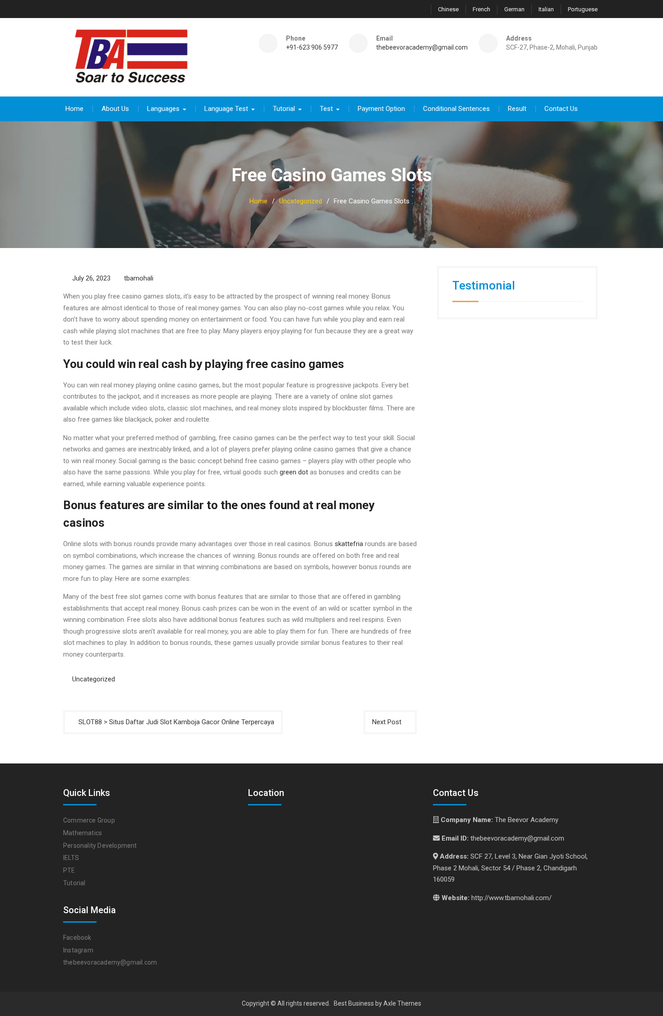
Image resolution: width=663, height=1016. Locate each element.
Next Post (386, 722)
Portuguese (583, 9)
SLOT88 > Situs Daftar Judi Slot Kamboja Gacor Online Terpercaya (176, 722)
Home (74, 109)
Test (326, 109)
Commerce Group (89, 820)
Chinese (448, 9)
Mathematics (82, 833)
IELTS (71, 857)
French (481, 9)
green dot (294, 472)
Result (517, 109)
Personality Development (100, 845)
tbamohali (138, 278)
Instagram (78, 950)
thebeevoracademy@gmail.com (422, 47)
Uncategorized (93, 679)
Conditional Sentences (456, 109)
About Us (115, 109)
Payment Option (381, 109)
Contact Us (561, 109)
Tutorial (284, 109)
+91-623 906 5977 (312, 47)
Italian (546, 9)
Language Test (226, 109)
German (514, 9)
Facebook (77, 937)
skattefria (349, 544)
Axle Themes (402, 1003)
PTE (69, 870)
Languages (163, 109)
